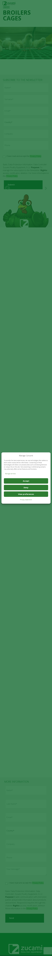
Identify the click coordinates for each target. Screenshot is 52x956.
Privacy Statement (26, 500)
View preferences (26, 494)
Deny (26, 487)
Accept (26, 481)
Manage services (10, 473)
